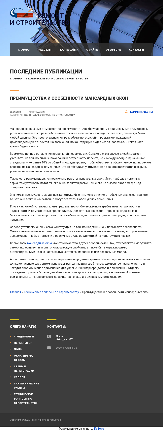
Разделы (44, 49)
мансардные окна (39, 243)
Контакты (136, 49)
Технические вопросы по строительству (57, 78)
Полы (18, 349)
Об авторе (113, 49)
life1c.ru (99, 428)
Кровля (19, 377)
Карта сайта (69, 49)
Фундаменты (24, 336)
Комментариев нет (141, 112)
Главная (24, 49)
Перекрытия (23, 342)
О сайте (92, 49)
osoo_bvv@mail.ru (66, 347)
